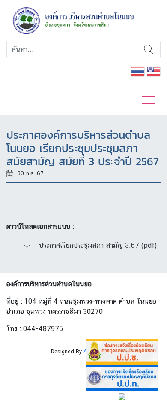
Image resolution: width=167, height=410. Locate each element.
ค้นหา (148, 49)
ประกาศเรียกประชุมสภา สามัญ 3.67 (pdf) (97, 245)
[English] (154, 71)
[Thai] (138, 71)
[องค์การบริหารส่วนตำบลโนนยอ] (83, 20)
